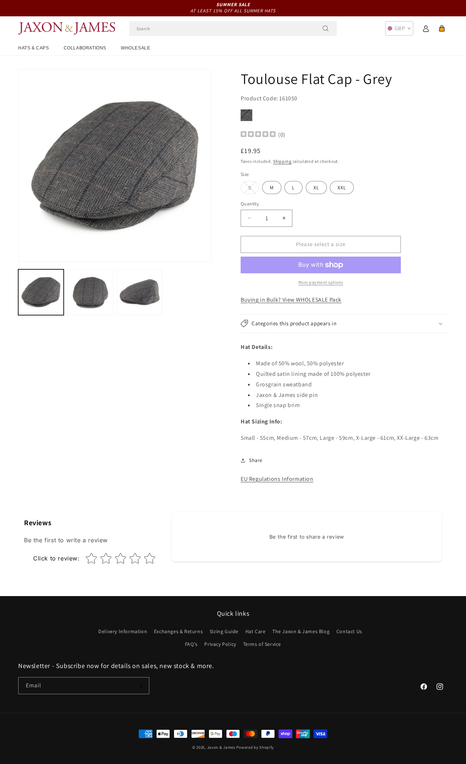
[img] (258, 135)
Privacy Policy (220, 644)
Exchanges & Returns (178, 631)
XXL (341, 187)
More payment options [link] (321, 282)
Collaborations (85, 48)
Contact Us (349, 631)
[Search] (325, 28)
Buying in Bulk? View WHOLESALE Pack (291, 299)
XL (316, 187)
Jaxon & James (221, 747)
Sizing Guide (224, 631)
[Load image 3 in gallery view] (139, 292)
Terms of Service (262, 644)
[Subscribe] (141, 686)
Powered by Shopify (255, 747)
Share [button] (255, 460)
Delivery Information (122, 631)
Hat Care (255, 631)
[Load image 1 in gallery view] (41, 292)
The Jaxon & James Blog (300, 631)
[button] (442, 28)
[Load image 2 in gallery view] (90, 292)
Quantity (250, 204)
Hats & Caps (33, 48)
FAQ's (191, 644)
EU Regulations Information (277, 479)
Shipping (282, 161)
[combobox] (233, 28)
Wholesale (135, 48)
